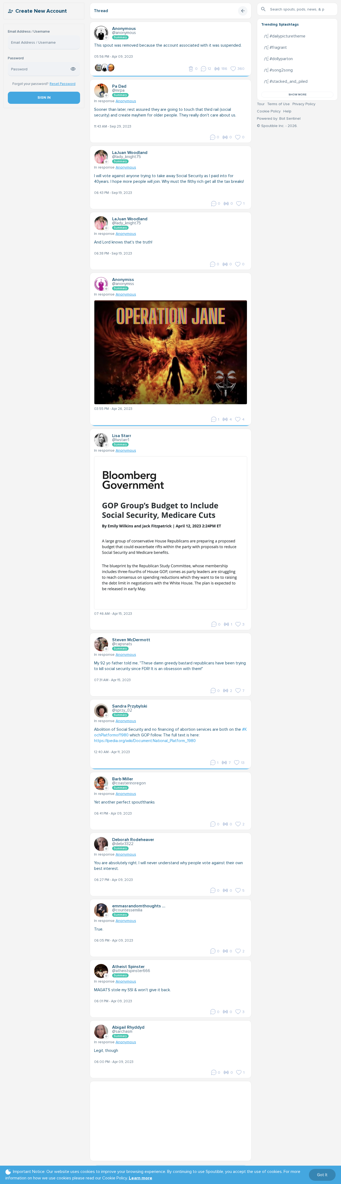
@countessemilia (127, 910)
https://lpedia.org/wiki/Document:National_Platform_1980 (145, 740)
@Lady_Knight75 (126, 156)
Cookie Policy (269, 111)
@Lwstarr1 (120, 439)
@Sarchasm (122, 1031)
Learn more (140, 1178)
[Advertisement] (170, 1119)
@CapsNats (122, 643)
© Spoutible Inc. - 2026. (277, 125)
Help (287, 111)
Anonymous (126, 101)
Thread (101, 11)
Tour (260, 104)
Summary (120, 37)
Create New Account (41, 11)
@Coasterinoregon (129, 783)
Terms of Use (278, 104)
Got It (322, 1175)
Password (16, 58)
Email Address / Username (29, 31)
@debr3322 (122, 843)
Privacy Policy (303, 104)
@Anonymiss (123, 283)
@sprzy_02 (122, 710)
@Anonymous (124, 32)
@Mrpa (118, 90)
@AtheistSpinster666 (131, 970)
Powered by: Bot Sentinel (279, 118)
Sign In (43, 97)
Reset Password (62, 84)
